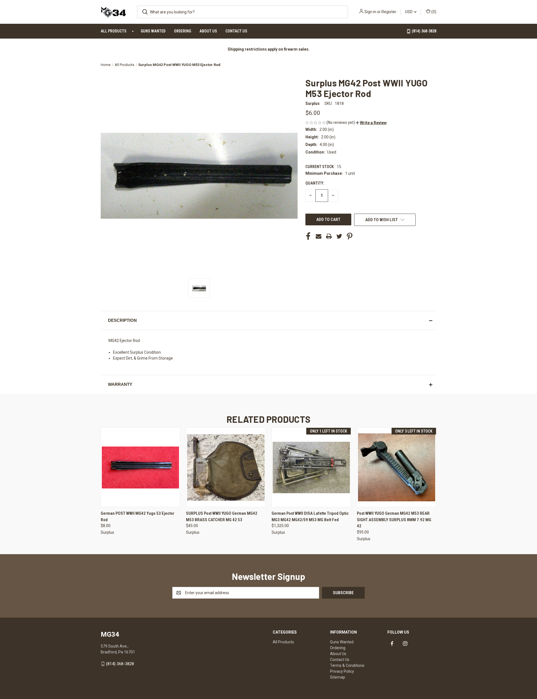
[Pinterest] (349, 236)
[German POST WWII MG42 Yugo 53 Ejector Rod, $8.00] (140, 467)
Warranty (120, 384)
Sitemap (337, 677)
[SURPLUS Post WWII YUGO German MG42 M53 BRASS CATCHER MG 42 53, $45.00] (225, 467)
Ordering (182, 31)
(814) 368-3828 (423, 31)
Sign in (370, 12)
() (433, 12)
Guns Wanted (153, 31)
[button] (371, 123)
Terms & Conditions (347, 665)
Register (388, 12)
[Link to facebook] (392, 643)
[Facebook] (308, 236)
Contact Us (236, 31)
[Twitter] (339, 236)
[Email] (318, 236)
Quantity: (314, 183)
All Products (113, 31)
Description (122, 320)
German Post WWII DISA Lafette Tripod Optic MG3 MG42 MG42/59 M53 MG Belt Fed (310, 516)
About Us (208, 31)
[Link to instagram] (405, 643)
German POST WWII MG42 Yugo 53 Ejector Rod (137, 516)
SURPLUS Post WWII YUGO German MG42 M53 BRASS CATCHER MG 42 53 (221, 516)
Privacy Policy (342, 671)
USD (409, 12)
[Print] (329, 236)
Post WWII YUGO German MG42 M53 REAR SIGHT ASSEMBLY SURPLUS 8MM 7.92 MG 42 (394, 519)
